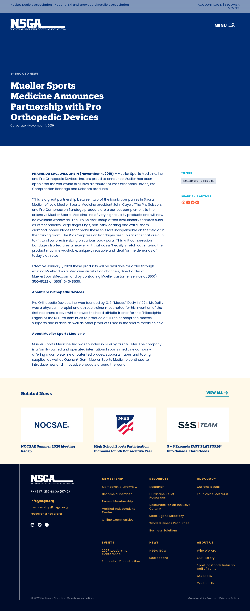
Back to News (27, 73)
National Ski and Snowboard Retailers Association (92, 5)
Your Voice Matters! (212, 494)
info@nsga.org (42, 501)
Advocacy (206, 479)
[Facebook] (183, 202)
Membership (112, 479)
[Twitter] (193, 202)
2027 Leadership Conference (115, 552)
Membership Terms (201, 598)
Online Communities (117, 520)
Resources (159, 479)
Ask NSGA (204, 576)
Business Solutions (163, 530)
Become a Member (232, 6)
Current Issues (208, 487)
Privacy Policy (229, 598)
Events (108, 542)
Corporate (18, 125)
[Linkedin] (188, 202)
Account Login (210, 5)
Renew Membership (117, 501)
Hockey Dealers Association (31, 5)
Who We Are (206, 550)
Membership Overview (119, 487)
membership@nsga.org (49, 507)
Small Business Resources (169, 523)
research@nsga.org (46, 513)
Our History (206, 558)
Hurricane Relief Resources (161, 496)
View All (214, 392)
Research (156, 487)
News (154, 542)
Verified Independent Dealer (118, 510)
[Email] (197, 202)
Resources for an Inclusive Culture (170, 506)
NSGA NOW (158, 550)
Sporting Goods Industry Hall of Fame (216, 567)
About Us (205, 542)
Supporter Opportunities (121, 561)
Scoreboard (158, 558)
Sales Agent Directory (166, 516)
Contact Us (206, 583)
